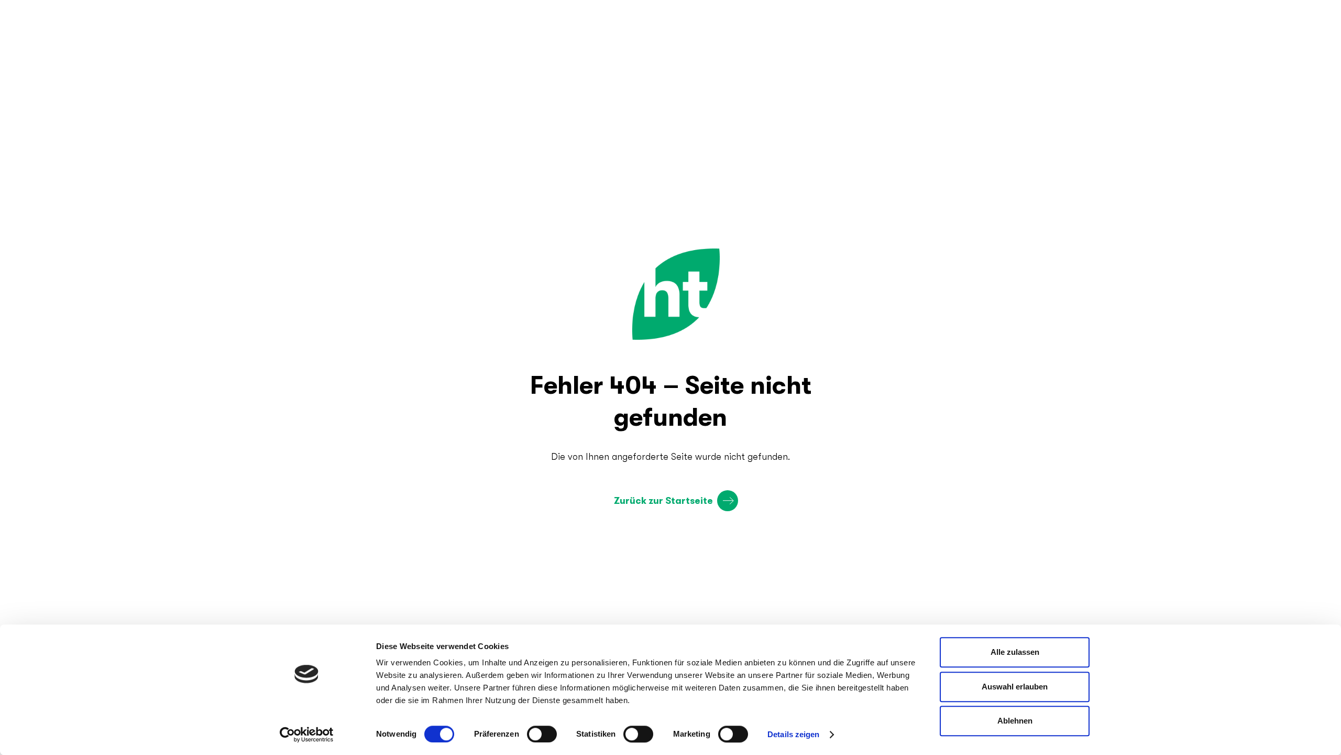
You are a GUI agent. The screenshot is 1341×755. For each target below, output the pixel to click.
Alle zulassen (1015, 652)
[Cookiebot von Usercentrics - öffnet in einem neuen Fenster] (307, 734)
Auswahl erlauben (1015, 686)
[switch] (542, 734)
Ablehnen (1014, 720)
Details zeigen (793, 734)
